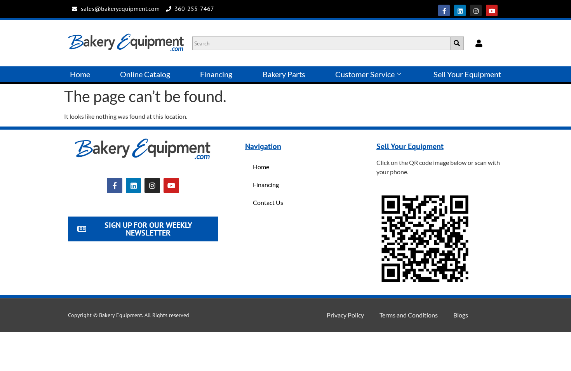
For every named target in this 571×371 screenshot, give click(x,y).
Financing (216, 74)
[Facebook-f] (444, 10)
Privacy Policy (345, 315)
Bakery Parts (284, 74)
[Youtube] (492, 10)
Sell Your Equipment (467, 74)
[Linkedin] (460, 10)
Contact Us (268, 202)
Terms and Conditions (409, 315)
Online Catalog (145, 74)
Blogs (460, 315)
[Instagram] (476, 10)
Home (80, 74)
